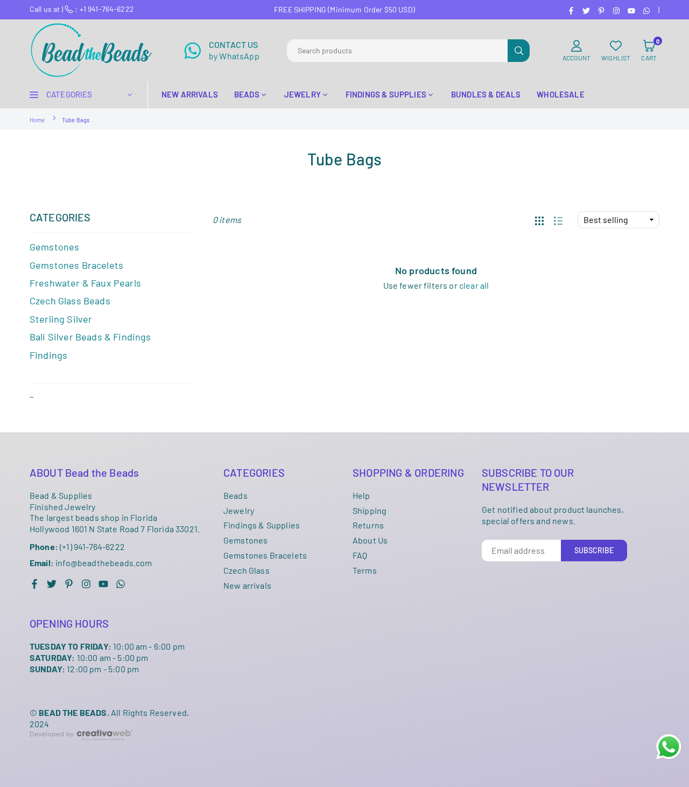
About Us (370, 540)
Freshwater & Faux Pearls (85, 283)
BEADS (246, 94)
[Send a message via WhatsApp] (669, 747)
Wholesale (560, 94)
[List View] (558, 219)
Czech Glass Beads (70, 301)
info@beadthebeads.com (91, 563)
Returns (368, 525)
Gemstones (54, 247)
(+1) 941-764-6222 (77, 546)
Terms (365, 570)
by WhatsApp (234, 50)
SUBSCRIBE (594, 550)
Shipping (369, 510)
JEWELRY (302, 94)
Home (37, 119)
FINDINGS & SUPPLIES (386, 94)
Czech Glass (246, 570)
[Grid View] (539, 219)
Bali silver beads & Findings (90, 337)
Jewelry (238, 510)
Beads (235, 495)
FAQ (360, 555)
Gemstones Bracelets (265, 555)
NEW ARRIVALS (189, 94)
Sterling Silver (61, 319)
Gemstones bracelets (76, 265)
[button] (649, 50)
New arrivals (247, 585)
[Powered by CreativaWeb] (81, 748)
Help (361, 495)
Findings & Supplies (261, 525)
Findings (48, 355)
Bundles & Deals (486, 94)
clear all (474, 285)
